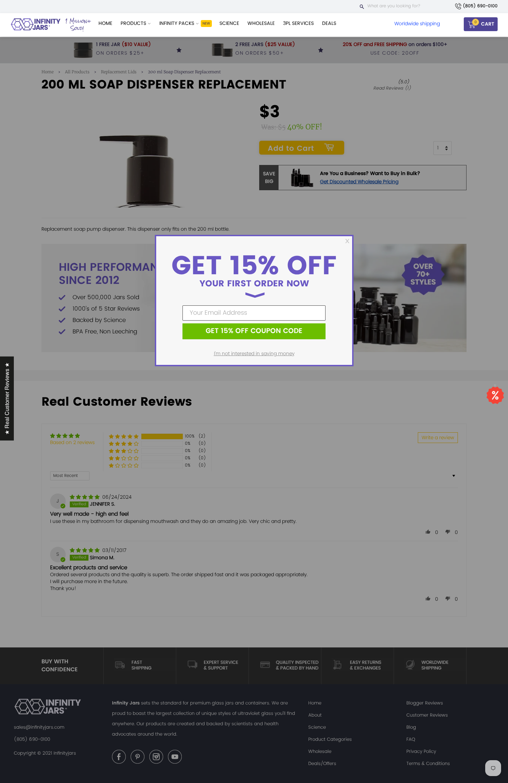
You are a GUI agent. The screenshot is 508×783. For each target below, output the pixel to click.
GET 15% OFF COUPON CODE (254, 331)
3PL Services (298, 23)
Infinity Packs (177, 23)
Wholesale (261, 23)
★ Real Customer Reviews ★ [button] (7, 398)
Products (134, 23)
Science (229, 23)
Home (105, 23)
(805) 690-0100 (480, 6)
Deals (329, 23)
